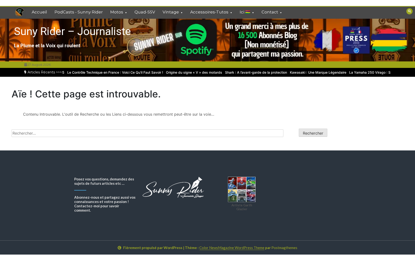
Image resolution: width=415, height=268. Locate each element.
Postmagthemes (284, 247)
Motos (116, 12)
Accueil (39, 12)
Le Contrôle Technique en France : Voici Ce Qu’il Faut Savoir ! (108, 72)
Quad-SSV (144, 12)
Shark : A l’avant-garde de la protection (249, 72)
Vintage (171, 12)
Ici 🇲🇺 (245, 12)
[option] (108, 72)
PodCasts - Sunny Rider (79, 12)
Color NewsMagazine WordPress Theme (231, 247)
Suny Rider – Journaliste (72, 31)
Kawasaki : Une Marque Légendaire (311, 72)
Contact (270, 12)
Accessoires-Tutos (209, 12)
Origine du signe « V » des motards (187, 72)
